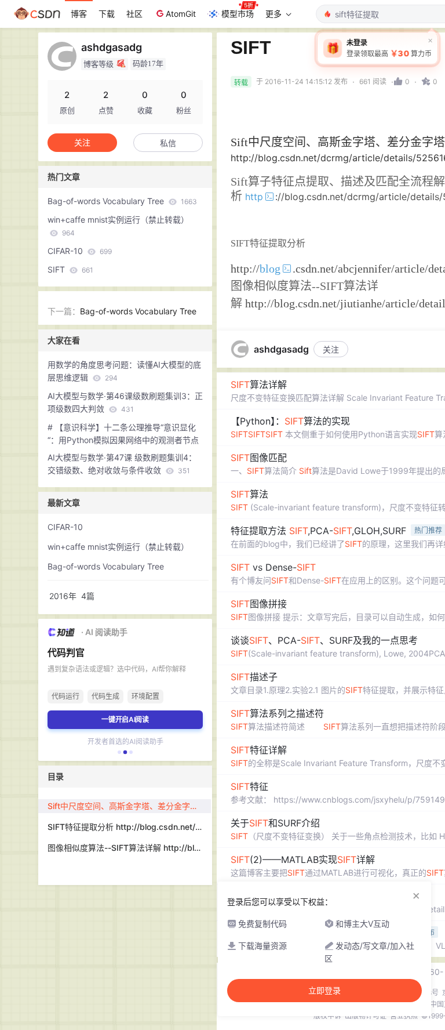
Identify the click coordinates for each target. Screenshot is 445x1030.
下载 (107, 14)
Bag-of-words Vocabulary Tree (122, 201)
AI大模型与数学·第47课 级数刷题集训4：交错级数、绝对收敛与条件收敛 (122, 463)
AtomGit (181, 14)
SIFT (70, 269)
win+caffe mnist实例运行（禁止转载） (118, 226)
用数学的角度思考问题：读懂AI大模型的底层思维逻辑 (124, 371)
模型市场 (237, 14)
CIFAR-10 (80, 251)
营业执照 (404, 1015)
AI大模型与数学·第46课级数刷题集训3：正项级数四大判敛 (125, 402)
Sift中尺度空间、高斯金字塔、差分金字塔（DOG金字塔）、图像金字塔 (129, 806)
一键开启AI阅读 (125, 719)
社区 (134, 14)
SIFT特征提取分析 (268, 243)
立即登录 (324, 990)
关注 (331, 349)
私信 (168, 143)
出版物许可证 (365, 1015)
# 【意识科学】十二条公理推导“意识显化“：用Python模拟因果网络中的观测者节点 (123, 433)
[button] (119, 752)
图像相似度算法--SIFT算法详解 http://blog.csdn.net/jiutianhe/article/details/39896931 (129, 848)
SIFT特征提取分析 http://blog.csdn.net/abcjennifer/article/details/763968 (129, 827)
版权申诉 (327, 1015)
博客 (79, 14)
